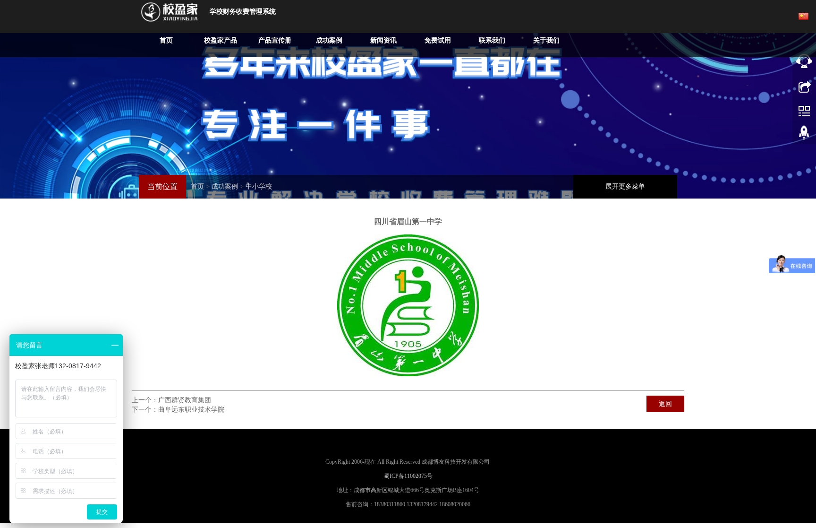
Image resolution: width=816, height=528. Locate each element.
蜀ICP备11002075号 (408, 476)
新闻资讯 (383, 40)
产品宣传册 (274, 40)
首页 (166, 40)
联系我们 (492, 40)
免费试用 (438, 40)
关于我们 (546, 40)
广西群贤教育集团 (184, 400)
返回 (665, 403)
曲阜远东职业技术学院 (191, 409)
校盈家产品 (220, 40)
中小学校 (259, 186)
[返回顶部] (804, 135)
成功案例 (329, 40)
